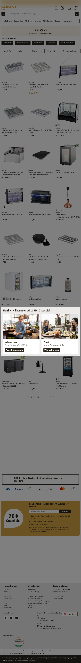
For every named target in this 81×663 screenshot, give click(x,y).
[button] (21, 334)
